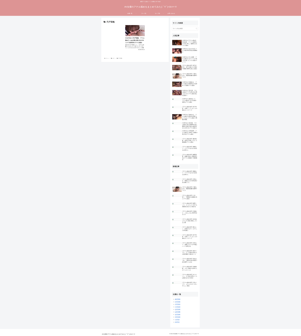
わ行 (177, 322)
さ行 (177, 304)
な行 (177, 309)
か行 (177, 302)
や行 (177, 317)
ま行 (177, 314)
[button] (196, 28)
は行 (177, 312)
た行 (177, 307)
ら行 (177, 319)
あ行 (177, 299)
